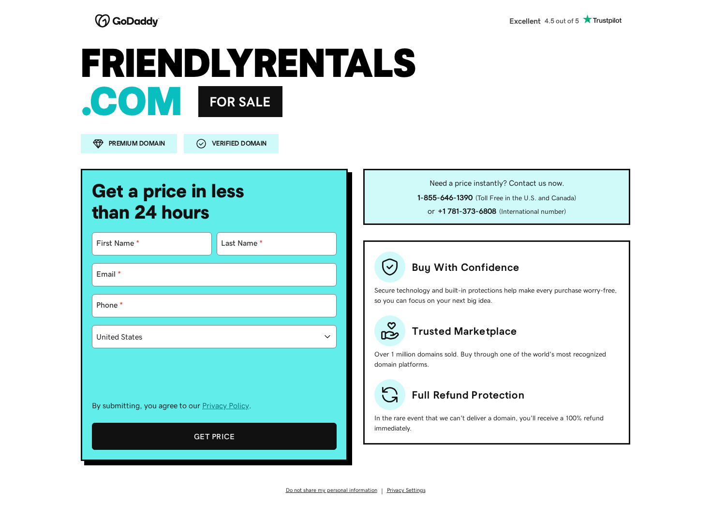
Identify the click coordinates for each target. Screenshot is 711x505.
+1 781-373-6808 (467, 211)
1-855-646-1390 (445, 197)
